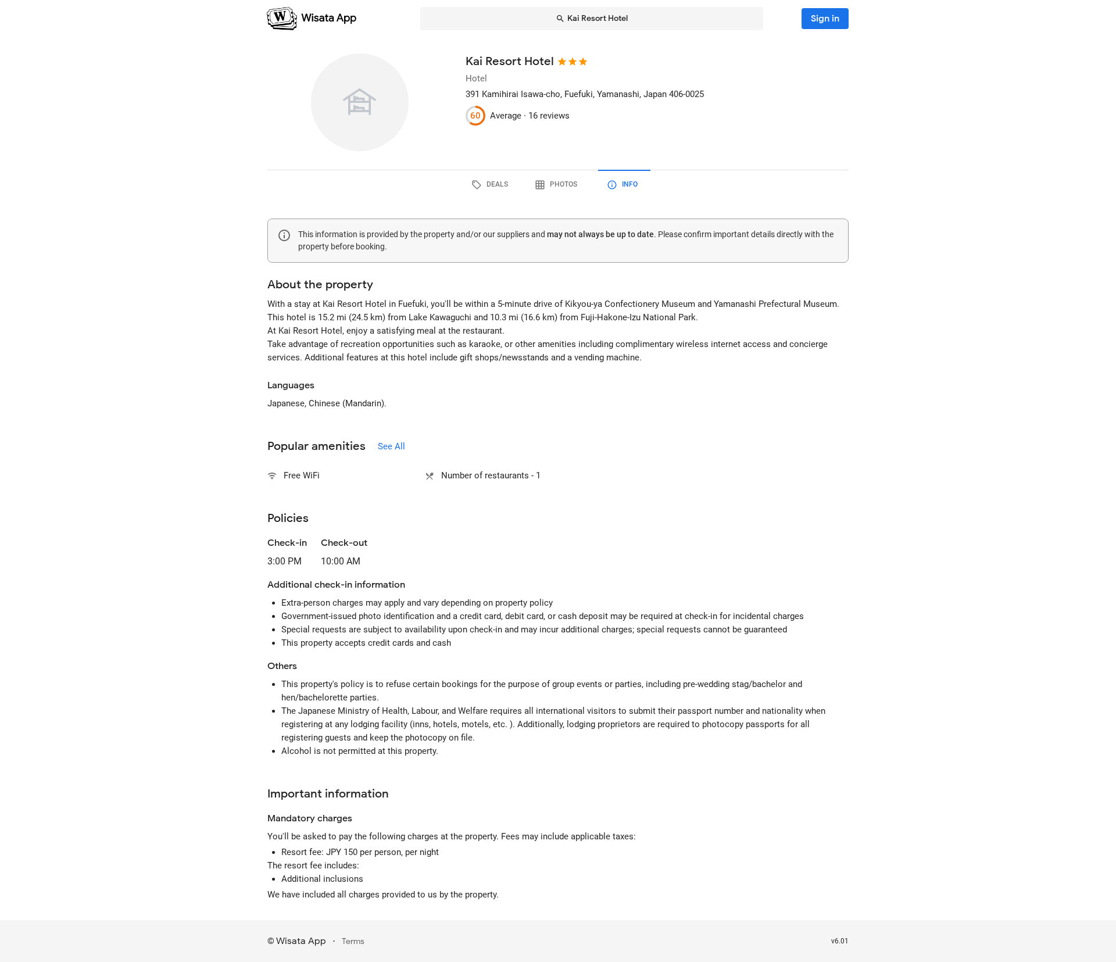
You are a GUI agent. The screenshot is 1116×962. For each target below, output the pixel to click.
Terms (353, 941)
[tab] (492, 185)
